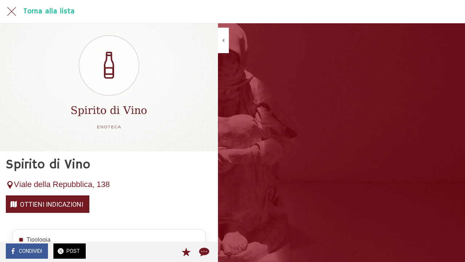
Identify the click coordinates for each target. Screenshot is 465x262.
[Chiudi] (11, 11)
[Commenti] (203, 252)
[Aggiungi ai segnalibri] (186, 252)
